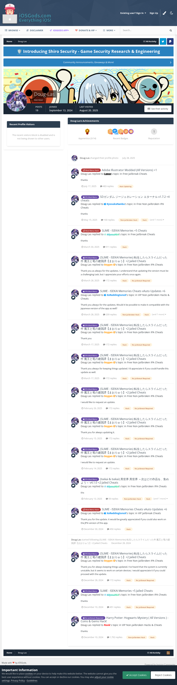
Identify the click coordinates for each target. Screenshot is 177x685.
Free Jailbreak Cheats (135, 173)
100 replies (109, 219)
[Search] (170, 30)
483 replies (108, 186)
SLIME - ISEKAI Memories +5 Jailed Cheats (126, 591)
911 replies (111, 246)
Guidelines (32, 680)
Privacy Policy (18, 680)
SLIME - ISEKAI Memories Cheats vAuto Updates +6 (132, 291)
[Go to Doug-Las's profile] (74, 158)
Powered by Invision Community (160, 664)
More (110, 30)
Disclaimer (36, 30)
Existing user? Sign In (132, 13)
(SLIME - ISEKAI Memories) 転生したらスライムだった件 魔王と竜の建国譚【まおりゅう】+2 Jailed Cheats (124, 259)
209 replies (111, 314)
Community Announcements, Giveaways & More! (88, 62)
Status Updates (154, 30)
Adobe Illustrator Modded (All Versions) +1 (129, 170)
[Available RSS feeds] (168, 652)
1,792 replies (115, 637)
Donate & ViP (86, 30)
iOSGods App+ (61, 30)
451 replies (115, 607)
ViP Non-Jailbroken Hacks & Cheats (142, 625)
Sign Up (154, 13)
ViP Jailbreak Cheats (149, 513)
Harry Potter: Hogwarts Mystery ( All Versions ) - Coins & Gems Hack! (124, 619)
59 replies (113, 498)
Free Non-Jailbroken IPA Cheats (145, 264)
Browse (13, 30)
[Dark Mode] (171, 13)
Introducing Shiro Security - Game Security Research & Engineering (88, 51)
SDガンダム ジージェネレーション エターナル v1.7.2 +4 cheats (125, 198)
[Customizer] (164, 13)
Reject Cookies (163, 675)
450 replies (115, 529)
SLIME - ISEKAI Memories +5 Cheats (124, 230)
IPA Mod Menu (91, 197)
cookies (29, 673)
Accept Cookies (138, 675)
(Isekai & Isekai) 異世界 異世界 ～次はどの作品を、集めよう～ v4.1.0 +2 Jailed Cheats (125, 481)
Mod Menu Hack (92, 170)
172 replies (111, 280)
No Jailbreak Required (94, 618)
